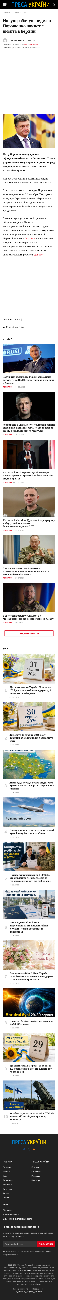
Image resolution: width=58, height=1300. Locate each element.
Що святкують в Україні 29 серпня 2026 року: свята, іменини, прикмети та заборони (31, 1068)
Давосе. (38, 254)
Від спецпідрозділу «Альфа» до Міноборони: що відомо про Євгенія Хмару (28, 617)
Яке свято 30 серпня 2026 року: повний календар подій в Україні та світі (31, 738)
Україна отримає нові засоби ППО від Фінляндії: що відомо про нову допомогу (31, 1116)
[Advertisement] (29, 79)
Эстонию (30, 238)
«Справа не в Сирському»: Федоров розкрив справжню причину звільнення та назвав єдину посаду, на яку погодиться (29, 427)
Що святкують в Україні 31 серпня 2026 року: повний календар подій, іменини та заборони (30, 690)
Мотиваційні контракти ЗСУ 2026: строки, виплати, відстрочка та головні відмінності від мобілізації (30, 878)
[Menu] (4, 4)
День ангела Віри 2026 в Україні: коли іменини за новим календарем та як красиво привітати (31, 976)
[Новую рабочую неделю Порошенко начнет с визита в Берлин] (29, 131)
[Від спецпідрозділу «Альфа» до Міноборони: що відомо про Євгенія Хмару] (29, 597)
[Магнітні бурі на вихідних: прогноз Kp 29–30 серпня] (29, 1002)
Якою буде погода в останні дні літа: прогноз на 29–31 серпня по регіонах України (31, 785)
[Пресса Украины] (30, 4)
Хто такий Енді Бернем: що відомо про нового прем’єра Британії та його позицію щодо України (28, 475)
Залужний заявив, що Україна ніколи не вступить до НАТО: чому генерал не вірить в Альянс (28, 380)
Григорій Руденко (17, 40)
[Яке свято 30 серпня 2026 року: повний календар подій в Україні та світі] (29, 716)
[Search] (53, 4)
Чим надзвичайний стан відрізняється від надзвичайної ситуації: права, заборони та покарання (28, 927)
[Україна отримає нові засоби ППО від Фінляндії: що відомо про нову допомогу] (29, 1095)
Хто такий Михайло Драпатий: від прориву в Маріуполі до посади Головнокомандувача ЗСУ (29, 523)
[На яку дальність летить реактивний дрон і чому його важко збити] (29, 812)
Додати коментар (29, 633)
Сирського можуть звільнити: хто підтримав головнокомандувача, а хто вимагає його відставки (26, 571)
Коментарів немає (13, 47)
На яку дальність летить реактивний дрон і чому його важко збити (31, 832)
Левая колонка (31, 44)
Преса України (24, 1270)
